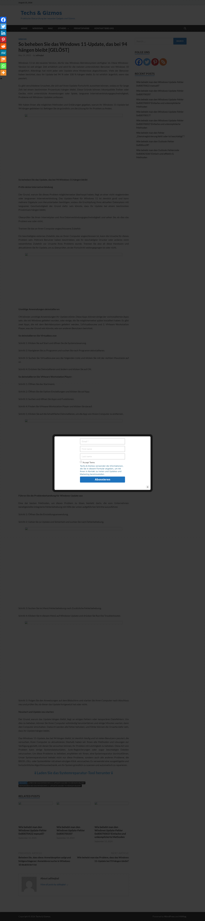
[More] (3, 73)
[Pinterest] (3, 40)
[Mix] (3, 59)
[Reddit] (3, 46)
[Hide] (1, 78)
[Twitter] (3, 26)
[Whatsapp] (3, 66)
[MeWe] (3, 53)
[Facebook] (3, 20)
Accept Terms (89, 462)
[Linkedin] (3, 33)
